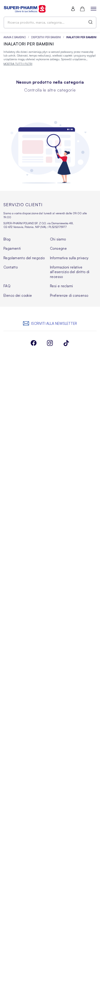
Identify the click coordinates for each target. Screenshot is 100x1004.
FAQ (6, 286)
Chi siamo (58, 239)
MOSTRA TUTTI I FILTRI (17, 64)
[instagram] (50, 343)
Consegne (58, 248)
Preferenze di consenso (69, 295)
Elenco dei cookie (17, 295)
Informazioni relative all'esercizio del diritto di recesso (70, 272)
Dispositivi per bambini (46, 37)
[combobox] (50, 22)
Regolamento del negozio (24, 258)
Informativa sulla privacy (69, 258)
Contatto (10, 267)
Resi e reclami (61, 286)
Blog (7, 239)
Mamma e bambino (14, 37)
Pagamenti (12, 248)
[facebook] (34, 343)
